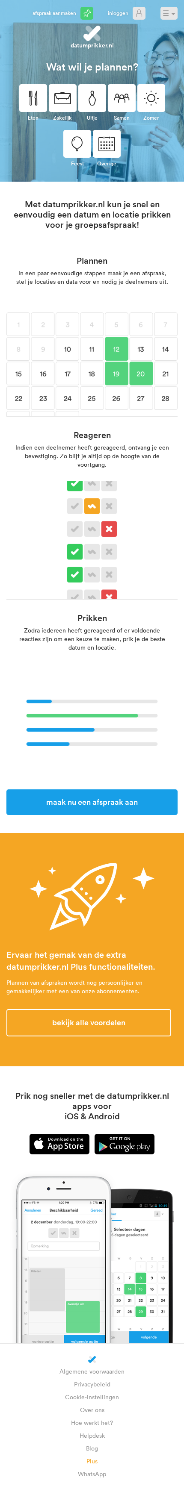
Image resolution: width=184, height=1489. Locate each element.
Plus (92, 1461)
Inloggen (118, 13)
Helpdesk (92, 1435)
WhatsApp (92, 1474)
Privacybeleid (92, 1384)
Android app (124, 1144)
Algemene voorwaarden (92, 1371)
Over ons (92, 1410)
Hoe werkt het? (92, 1422)
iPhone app (59, 1144)
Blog (92, 1448)
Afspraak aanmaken (54, 13)
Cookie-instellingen (92, 1397)
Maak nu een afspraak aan (92, 802)
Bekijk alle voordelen (88, 1022)
